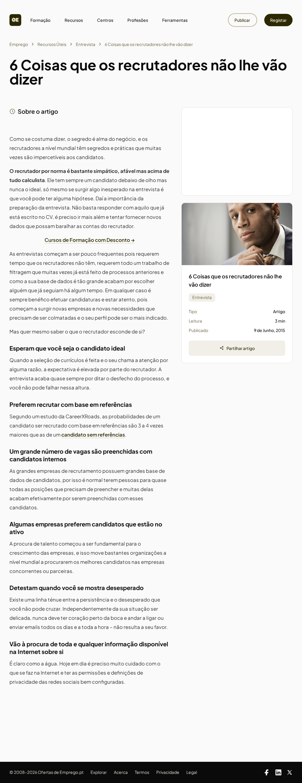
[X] (290, 772)
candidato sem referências (93, 435)
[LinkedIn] (278, 772)
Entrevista (85, 44)
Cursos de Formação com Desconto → (90, 240)
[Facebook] (266, 772)
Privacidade (167, 772)
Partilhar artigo (240, 348)
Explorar (99, 772)
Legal (191, 772)
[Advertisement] (237, 151)
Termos (142, 772)
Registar (278, 20)
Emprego (18, 44)
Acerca (121, 772)
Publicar (242, 20)
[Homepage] (15, 20)
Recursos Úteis (51, 44)
